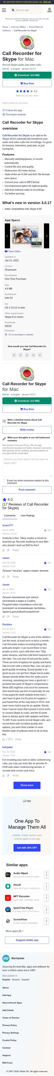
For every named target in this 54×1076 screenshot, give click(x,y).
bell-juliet (7, 747)
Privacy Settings (10, 1032)
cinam (5, 558)
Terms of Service (10, 1017)
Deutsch (16, 979)
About (5, 987)
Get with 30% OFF (27, 847)
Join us (47, 1)
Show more (27, 785)
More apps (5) (13, 931)
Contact (6, 1047)
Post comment (27, 489)
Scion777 (7, 525)
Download (29, 75)
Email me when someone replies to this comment (28, 481)
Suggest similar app (27, 940)
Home (5, 27)
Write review (27, 429)
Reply (16, 550)
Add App (6, 995)
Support (6, 1055)
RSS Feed (7, 1062)
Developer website (16, 114)
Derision (7, 624)
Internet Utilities (18, 27)
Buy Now (29, 83)
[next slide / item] (47, 235)
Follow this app (14, 110)
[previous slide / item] (7, 235)
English (6, 979)
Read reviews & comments (15, 103)
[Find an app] (12, 10)
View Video (14, 251)
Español (25, 979)
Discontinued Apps (12, 1002)
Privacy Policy (9, 1025)
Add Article (8, 1010)
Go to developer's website (21, 334)
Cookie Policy (9, 1040)
